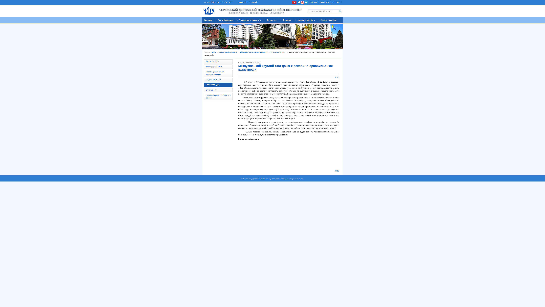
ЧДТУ (214, 52)
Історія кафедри (212, 62)
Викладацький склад (214, 67)
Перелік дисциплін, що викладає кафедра (215, 73)
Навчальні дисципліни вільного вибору (218, 96)
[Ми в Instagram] (303, 4)
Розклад (314, 2)
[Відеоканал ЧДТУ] (294, 4)
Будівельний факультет (228, 52)
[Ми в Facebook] (299, 4)
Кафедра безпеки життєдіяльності (254, 52)
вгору (337, 171)
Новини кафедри (277, 52)
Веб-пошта (324, 2)
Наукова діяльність (213, 80)
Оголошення (211, 90)
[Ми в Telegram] (306, 4)
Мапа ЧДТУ (336, 2)
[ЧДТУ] (209, 10)
